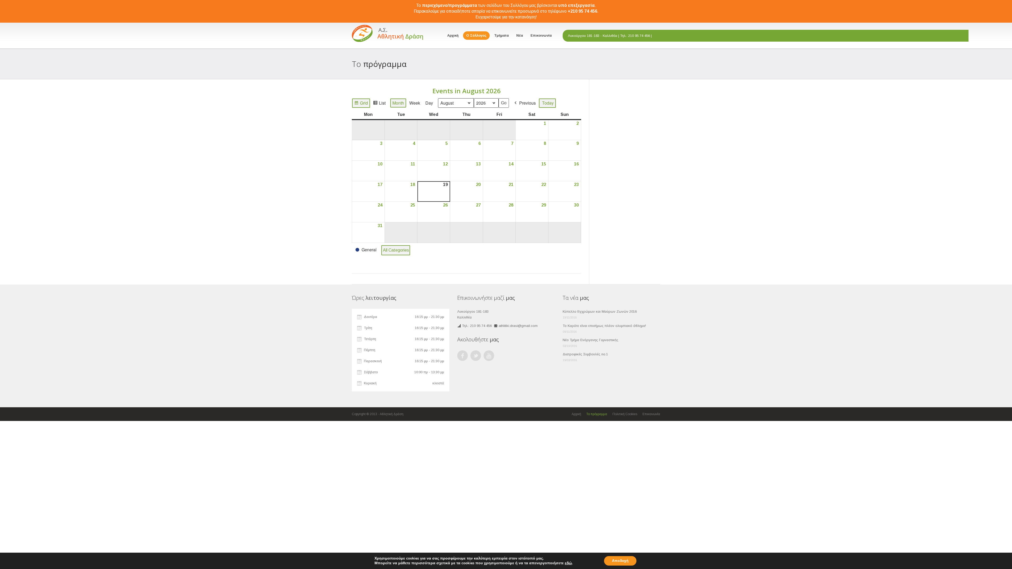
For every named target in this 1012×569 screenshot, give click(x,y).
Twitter (475, 355)
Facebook (462, 355)
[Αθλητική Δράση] (387, 32)
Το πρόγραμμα (596, 414)
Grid (361, 104)
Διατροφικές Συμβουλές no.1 (585, 354)
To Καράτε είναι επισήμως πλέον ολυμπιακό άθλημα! (604, 326)
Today (548, 103)
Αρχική (453, 35)
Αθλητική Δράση (391, 414)
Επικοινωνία (541, 35)
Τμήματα (501, 35)
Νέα (519, 35)
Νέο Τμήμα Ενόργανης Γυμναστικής (590, 340)
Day (429, 103)
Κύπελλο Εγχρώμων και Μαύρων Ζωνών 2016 (600, 311)
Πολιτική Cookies (624, 414)
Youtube (489, 355)
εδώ (568, 563)
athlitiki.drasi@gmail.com (518, 326)
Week (414, 103)
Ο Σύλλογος (476, 35)
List (379, 104)
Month (398, 103)
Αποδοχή (620, 560)
